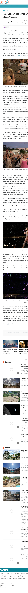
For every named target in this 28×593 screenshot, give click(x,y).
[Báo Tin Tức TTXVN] (22, 395)
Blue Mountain (11, 334)
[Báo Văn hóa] (22, 494)
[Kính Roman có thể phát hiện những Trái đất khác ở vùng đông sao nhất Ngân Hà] (11, 546)
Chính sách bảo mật (3, 587)
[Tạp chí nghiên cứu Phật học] (23, 531)
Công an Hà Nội (16, 576)
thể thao (11, 575)
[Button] (8, 27)
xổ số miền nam (19, 578)
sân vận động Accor (17, 332)
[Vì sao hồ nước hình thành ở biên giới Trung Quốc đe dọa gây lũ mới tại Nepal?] (11, 396)
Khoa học (5, 10)
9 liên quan (19, 27)
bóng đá (12, 573)
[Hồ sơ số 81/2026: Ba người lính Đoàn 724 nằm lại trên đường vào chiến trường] (11, 511)
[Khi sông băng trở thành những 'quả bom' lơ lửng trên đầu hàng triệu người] (11, 423)
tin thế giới (9, 578)
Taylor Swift (7, 332)
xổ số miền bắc (3, 578)
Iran (15, 573)
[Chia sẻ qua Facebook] (4, 324)
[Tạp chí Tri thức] (5, 27)
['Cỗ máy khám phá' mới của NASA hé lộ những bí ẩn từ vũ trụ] (11, 409)
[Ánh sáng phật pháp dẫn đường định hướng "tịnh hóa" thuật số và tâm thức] (11, 532)
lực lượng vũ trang (4, 576)
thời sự (8, 573)
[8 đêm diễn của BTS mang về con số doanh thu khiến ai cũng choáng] (10, 344)
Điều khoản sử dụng (3, 586)
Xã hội (18, 573)
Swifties (6, 334)
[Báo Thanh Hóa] (22, 465)
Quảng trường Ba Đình (4, 575)
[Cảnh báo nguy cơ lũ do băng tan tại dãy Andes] (11, 468)
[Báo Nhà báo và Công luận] (22, 422)
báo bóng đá (23, 573)
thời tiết (20, 55)
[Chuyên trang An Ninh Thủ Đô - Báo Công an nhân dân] (21, 368)
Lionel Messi (11, 576)
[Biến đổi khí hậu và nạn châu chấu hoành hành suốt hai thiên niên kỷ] (11, 383)
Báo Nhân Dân (16, 575)
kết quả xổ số (3, 573)
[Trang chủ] (4, 2)
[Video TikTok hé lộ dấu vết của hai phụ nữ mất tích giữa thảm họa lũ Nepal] (11, 481)
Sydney (11, 332)
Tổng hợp (12, 585)
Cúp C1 (14, 578)
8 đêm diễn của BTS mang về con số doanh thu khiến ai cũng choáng (10, 351)
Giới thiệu (1, 585)
